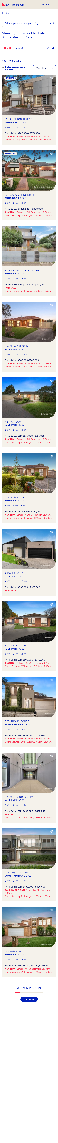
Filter (48, 23)
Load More (29, 999)
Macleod (45, 4)
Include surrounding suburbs (15, 68)
